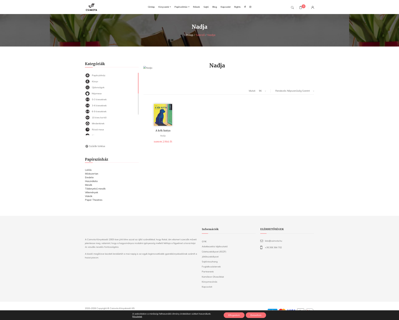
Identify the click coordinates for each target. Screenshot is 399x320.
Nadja (163, 136)
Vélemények (91, 192)
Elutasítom (255, 315)
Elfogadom (234, 315)
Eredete (89, 177)
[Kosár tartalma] (300, 7)
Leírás (88, 169)
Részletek (137, 316)
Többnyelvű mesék (95, 188)
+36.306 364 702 (273, 247)
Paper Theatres (93, 199)
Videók (88, 196)
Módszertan (91, 173)
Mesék (88, 184)
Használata (91, 181)
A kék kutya (163, 130)
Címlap (188, 35)
